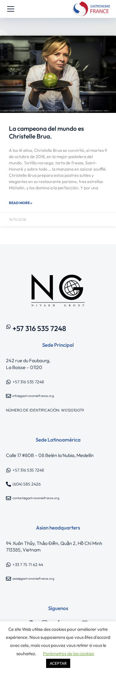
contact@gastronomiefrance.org (35, 498)
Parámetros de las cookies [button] (68, 653)
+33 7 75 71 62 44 (27, 564)
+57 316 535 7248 (39, 328)
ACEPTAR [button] (58, 663)
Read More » (20, 203)
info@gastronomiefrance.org (33, 396)
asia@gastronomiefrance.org (33, 578)
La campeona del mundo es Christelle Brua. (46, 132)
